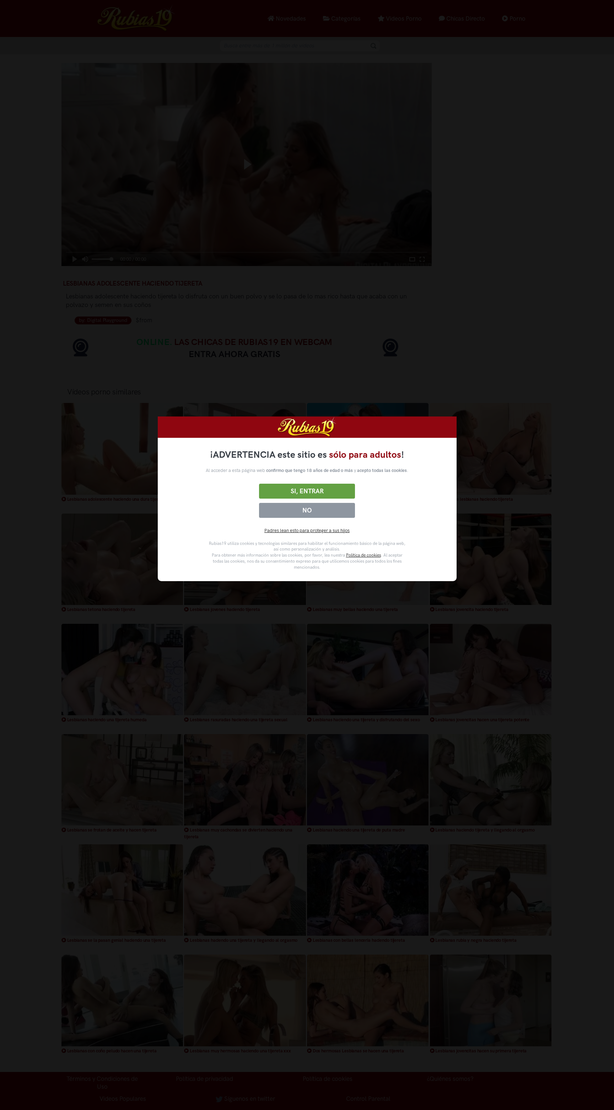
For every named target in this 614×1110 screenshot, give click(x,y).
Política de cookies (363, 555)
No (307, 510)
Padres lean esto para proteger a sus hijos (307, 530)
